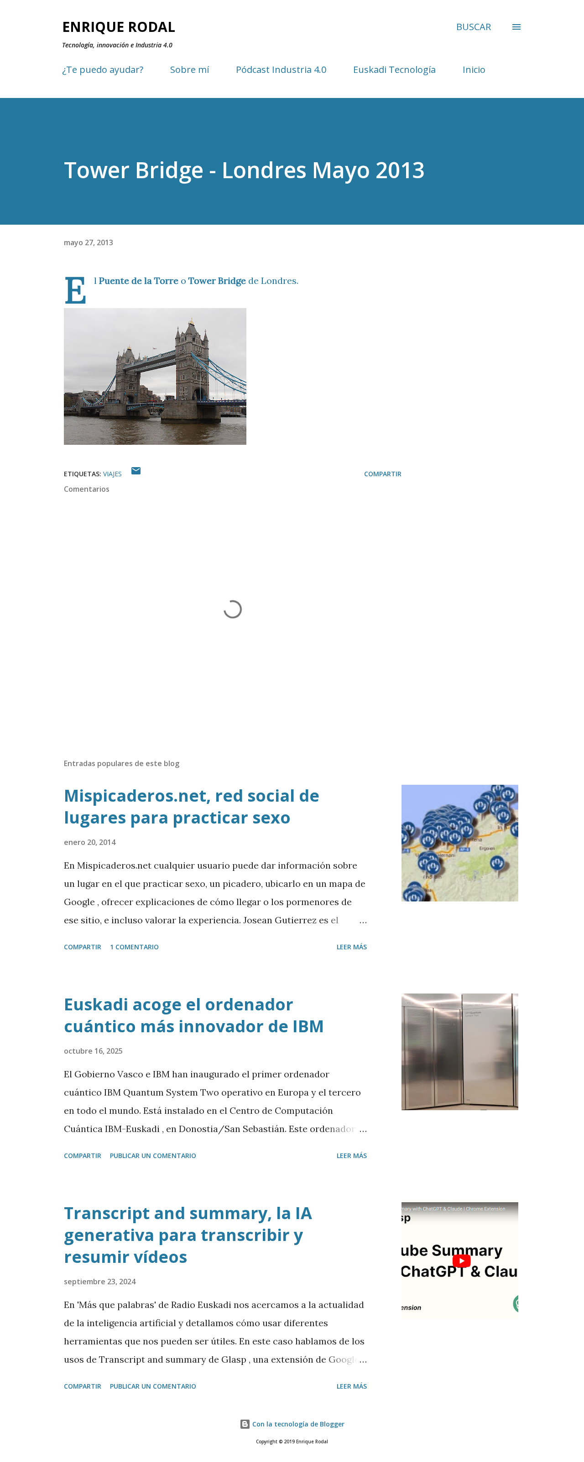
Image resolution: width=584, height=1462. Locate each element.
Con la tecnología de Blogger (297, 1424)
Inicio (474, 69)
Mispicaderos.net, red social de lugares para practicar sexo (191, 806)
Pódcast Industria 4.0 (281, 69)
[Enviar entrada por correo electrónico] (135, 473)
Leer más (352, 946)
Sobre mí (189, 69)
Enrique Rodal (118, 26)
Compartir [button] (383, 473)
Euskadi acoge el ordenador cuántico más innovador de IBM (194, 1015)
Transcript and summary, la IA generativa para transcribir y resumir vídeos (188, 1235)
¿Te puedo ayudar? (102, 69)
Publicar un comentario (153, 1155)
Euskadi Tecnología (394, 69)
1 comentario (134, 946)
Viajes (112, 473)
